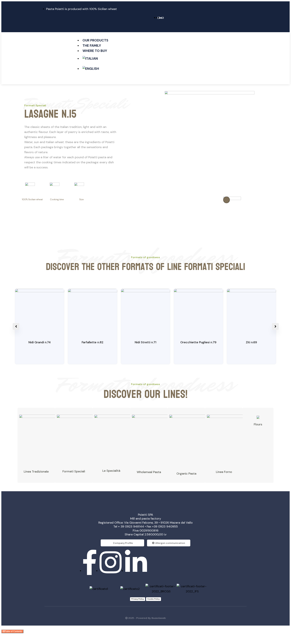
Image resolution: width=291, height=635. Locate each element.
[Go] (226, 200)
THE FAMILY (92, 45)
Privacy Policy (137, 599)
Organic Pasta (186, 474)
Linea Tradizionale (36, 472)
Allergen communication (170, 543)
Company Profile (123, 543)
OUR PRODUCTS (95, 40)
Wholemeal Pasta (149, 472)
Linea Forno (224, 472)
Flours (258, 424)
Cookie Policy (153, 599)
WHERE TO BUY (95, 51)
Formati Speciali (73, 471)
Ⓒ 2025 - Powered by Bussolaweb (145, 617)
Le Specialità (111, 471)
